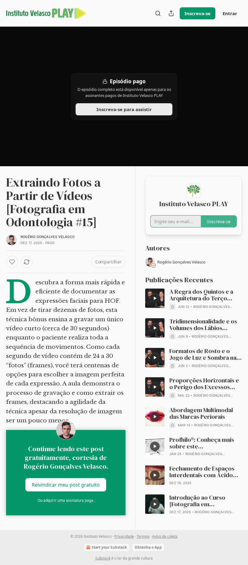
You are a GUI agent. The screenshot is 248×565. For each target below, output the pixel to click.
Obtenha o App (148, 547)
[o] (155, 298)
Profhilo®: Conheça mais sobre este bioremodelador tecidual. (204, 443)
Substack (102, 558)
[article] (193, 299)
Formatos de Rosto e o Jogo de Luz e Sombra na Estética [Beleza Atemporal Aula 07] (205, 354)
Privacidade (124, 536)
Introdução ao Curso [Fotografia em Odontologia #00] (197, 501)
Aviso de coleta (165, 536)
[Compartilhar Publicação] (171, 13)
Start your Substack (109, 547)
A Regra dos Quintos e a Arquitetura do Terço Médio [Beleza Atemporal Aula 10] (203, 295)
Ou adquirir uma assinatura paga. (66, 500)
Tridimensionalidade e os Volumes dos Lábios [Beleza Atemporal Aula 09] (205, 325)
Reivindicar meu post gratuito (66, 484)
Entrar (230, 13)
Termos (143, 536)
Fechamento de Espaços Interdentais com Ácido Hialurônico (201, 472)
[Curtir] (12, 262)
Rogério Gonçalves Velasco (47, 237)
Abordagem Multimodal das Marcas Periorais (201, 413)
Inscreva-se (197, 13)
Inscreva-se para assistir (124, 109)
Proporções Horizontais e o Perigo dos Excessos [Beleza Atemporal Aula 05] (205, 384)
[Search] (158, 13)
